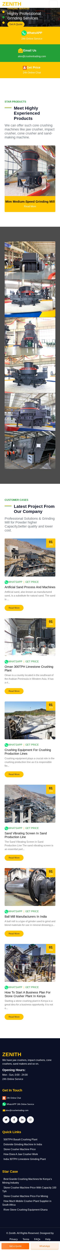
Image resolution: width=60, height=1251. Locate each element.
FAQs (37, 1239)
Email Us (29, 50)
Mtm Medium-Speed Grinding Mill (30, 201)
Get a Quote (15, 1246)
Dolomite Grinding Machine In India (23, 1144)
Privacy (14, 1239)
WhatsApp (15, 582)
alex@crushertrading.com (32, 56)
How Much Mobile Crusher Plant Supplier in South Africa (26, 1203)
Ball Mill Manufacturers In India (26, 916)
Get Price (33, 67)
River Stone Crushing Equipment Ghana (26, 1209)
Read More (30, 206)
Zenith (12, 1233)
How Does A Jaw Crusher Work (21, 1154)
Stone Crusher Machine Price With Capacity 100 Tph (29, 1189)
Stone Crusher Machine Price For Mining (26, 1196)
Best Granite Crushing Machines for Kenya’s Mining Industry (27, 1181)
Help (47, 1239)
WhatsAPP (34, 32)
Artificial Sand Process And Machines (30, 587)
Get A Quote (15, 24)
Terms (26, 1239)
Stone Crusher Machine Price (20, 1149)
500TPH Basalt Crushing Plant (20, 1139)
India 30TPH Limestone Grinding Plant (25, 1159)
